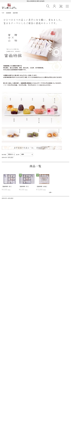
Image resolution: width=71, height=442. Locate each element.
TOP (3, 13)
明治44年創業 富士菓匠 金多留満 (35, 1)
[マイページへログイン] (54, 7)
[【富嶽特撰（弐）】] (27, 179)
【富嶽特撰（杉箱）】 (42, 186)
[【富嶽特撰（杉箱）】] (44, 179)
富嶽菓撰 (8, 13)
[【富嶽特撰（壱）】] (10, 179)
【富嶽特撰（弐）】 (24, 186)
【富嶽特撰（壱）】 (7, 186)
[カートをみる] (60, 7)
